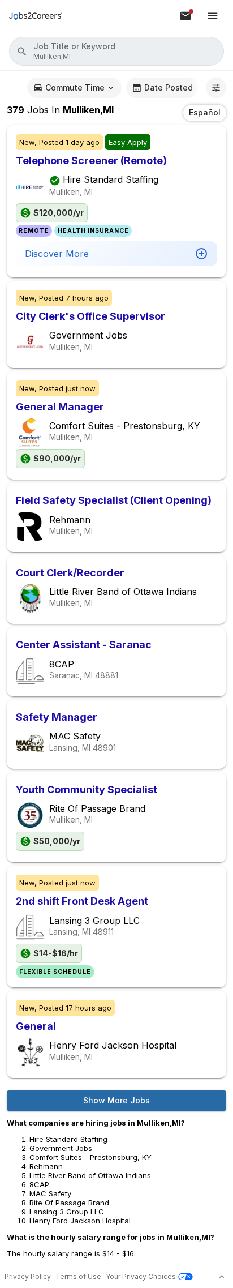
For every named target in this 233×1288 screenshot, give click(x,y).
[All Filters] (216, 88)
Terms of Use (78, 1276)
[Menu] (212, 16)
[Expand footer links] (221, 1276)
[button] (116, 51)
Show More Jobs (116, 1100)
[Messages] (185, 16)
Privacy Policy (28, 1276)
